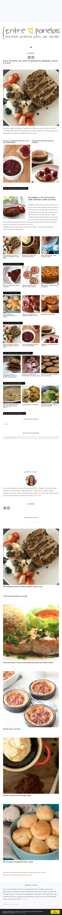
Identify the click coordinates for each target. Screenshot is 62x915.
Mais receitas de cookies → (14, 383)
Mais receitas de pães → (12, 323)
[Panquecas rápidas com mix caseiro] (45, 164)
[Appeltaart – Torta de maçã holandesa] (50, 284)
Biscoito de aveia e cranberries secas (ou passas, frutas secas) (10, 376)
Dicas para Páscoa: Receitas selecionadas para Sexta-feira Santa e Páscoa (28, 662)
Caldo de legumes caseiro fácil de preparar (49, 405)
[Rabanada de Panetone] (50, 312)
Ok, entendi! (55, 912)
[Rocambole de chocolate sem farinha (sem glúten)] (14, 208)
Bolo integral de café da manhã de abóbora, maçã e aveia (11, 257)
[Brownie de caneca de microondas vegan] (31, 253)
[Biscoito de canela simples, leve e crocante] (50, 373)
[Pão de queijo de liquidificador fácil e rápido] (12, 312)
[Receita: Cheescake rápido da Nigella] (12, 284)
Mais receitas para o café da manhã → (17, 353)
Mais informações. (20, 913)
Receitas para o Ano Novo (12, 729)
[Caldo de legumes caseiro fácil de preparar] (50, 403)
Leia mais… (24, 899)
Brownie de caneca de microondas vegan (29, 256)
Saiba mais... (38, 495)
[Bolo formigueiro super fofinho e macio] (50, 253)
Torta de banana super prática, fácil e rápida (29, 286)
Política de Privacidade (10, 904)
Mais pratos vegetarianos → (14, 413)
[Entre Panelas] (31, 43)
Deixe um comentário (19, 66)
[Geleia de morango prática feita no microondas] (16, 164)
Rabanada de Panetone (48, 314)
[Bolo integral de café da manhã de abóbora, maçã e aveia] (31, 125)
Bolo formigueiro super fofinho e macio (48, 256)
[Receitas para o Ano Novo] (31, 727)
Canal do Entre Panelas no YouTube (15, 596)
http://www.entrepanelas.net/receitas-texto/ (17, 875)
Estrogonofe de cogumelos (30, 404)
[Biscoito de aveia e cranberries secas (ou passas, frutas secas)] (12, 373)
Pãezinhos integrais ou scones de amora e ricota (30, 315)
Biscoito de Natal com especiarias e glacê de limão (31, 375)
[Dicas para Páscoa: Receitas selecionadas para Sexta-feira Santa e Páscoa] (31, 660)
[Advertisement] (31, 11)
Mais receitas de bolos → (13, 264)
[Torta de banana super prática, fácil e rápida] (31, 284)
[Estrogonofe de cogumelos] (31, 403)
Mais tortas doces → (11, 293)
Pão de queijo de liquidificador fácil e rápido (10, 315)
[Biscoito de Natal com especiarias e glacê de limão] (31, 373)
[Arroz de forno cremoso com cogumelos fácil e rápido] (12, 403)
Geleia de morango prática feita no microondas (30, 345)
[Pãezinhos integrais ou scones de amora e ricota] (31, 312)
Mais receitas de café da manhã (15, 188)
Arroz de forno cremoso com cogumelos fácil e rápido (10, 406)
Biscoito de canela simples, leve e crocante (49, 375)
